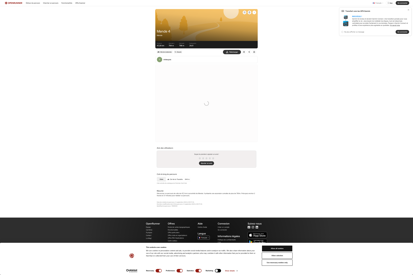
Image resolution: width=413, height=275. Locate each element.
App (391, 3)
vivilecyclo (167, 59)
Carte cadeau (172, 241)
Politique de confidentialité (227, 240)
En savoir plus (395, 25)
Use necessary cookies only (277, 262)
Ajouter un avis (206, 163)
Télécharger (233, 52)
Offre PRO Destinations (176, 238)
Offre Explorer (80, 3)
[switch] (180, 270)
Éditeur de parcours (33, 3)
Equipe (148, 227)
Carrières (149, 230)
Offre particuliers (173, 232)
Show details (230, 271)
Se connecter (402, 3)
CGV (219, 242)
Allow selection (277, 255)
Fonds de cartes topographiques (179, 227)
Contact (148, 235)
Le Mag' (149, 238)
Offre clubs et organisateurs (177, 235)
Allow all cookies (277, 248)
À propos (149, 232)
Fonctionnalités (66, 3)
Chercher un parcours (50, 3)
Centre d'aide (202, 227)
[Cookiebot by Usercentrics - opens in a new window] (131, 270)
